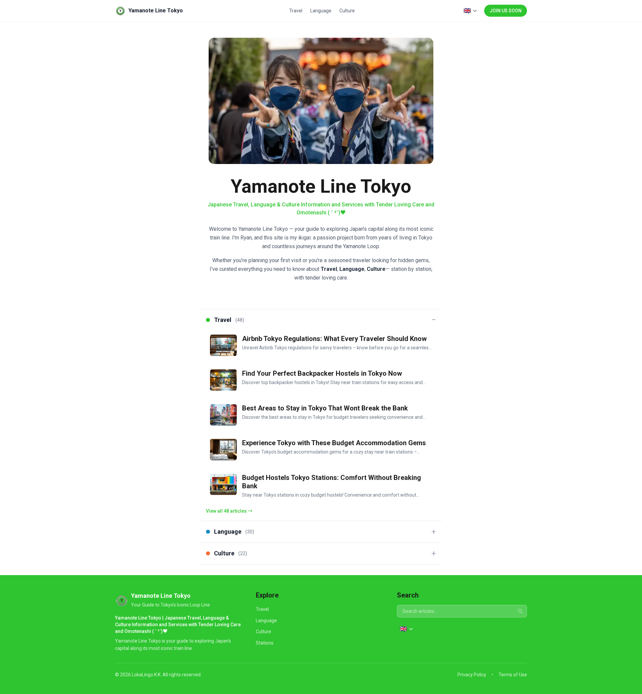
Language (320, 10)
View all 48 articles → (229, 511)
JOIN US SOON (506, 10)
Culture (347, 10)
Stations (265, 643)
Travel (295, 10)
